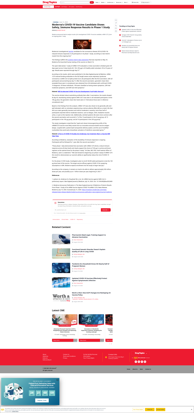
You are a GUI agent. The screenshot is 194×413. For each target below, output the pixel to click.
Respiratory (80, 219)
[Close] (191, 409)
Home (128, 369)
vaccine (71, 51)
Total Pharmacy (79, 6)
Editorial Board (47, 360)
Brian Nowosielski (78, 240)
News (141, 369)
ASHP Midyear (64, 6)
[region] (97, 409)
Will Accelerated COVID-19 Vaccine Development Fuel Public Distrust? (81, 91)
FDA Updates (71, 6)
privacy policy (82, 213)
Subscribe (104, 210)
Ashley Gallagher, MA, (79, 297)
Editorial (45, 358)
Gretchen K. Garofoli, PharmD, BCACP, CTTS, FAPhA (85, 299)
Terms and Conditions (69, 356)
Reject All (149, 409)
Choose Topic (47, 6)
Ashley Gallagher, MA (79, 254)
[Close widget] (57, 380)
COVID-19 (72, 219)
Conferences (110, 2)
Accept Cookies (160, 409)
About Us (135, 369)
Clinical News (65, 219)
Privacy (65, 358)
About (44, 354)
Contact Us (66, 354)
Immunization (56, 219)
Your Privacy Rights (88, 358)
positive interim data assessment (78, 60)
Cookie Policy (15, 411)
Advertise (45, 356)
